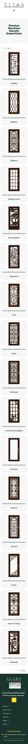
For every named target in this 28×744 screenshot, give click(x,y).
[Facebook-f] (14, 700)
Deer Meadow (14, 238)
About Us (5, 717)
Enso (14, 315)
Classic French (14, 199)
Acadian (14, 83)
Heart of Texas (14, 624)
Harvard (14, 546)
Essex (14, 353)
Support (5, 720)
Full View (14, 469)
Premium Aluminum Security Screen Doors (14, 79)
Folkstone (14, 392)
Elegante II (14, 276)
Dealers (5, 724)
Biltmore (14, 161)
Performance (6, 713)
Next (8, 48)
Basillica (14, 122)
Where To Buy (7, 710)
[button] (14, 10)
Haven (14, 585)
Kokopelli (14, 662)
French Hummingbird (14, 431)
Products (5, 706)
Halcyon (14, 508)
